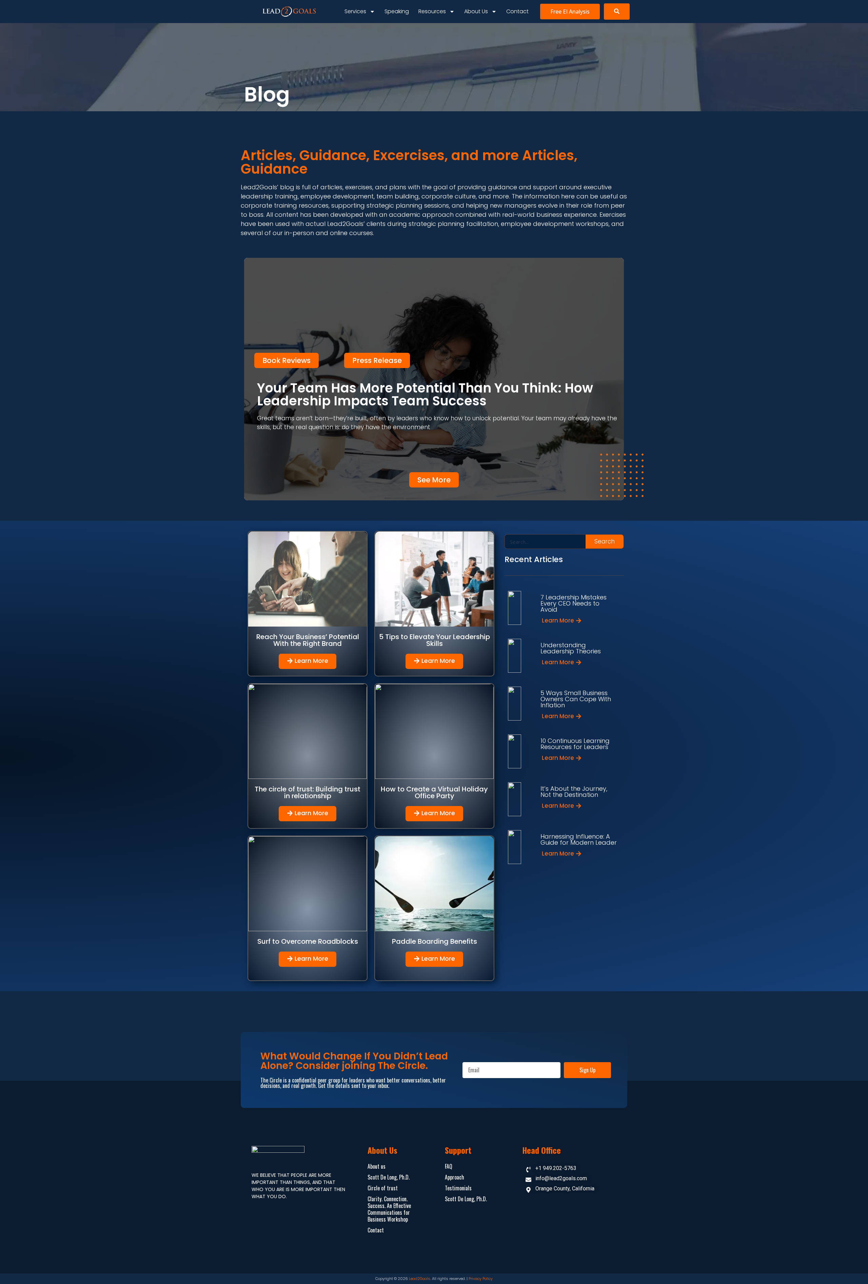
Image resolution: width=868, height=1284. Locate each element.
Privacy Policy (481, 1278)
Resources (432, 11)
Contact (517, 11)
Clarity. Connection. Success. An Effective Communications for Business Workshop (389, 1209)
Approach (454, 1177)
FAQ (448, 1166)
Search (604, 541)
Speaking (396, 11)
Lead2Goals (419, 1278)
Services (355, 11)
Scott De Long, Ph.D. (389, 1177)
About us (476, 11)
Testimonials (458, 1188)
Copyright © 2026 (392, 1278)
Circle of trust (383, 1188)
